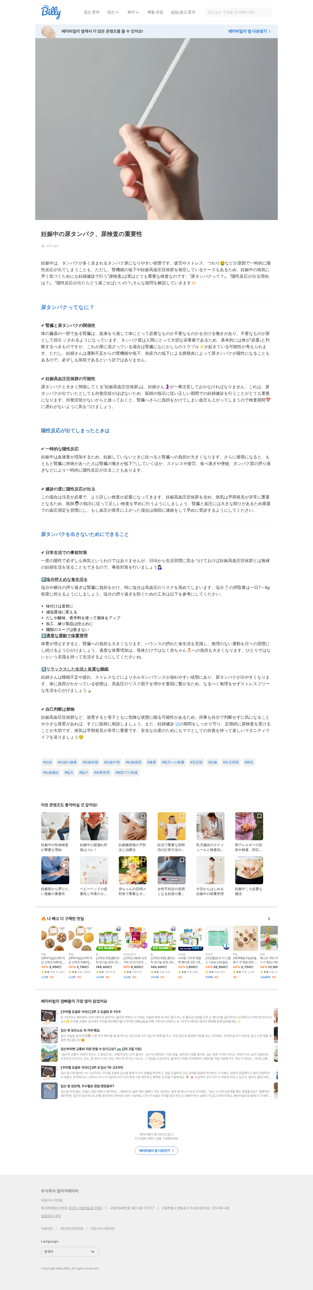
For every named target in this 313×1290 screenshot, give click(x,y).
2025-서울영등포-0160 (85, 1208)
